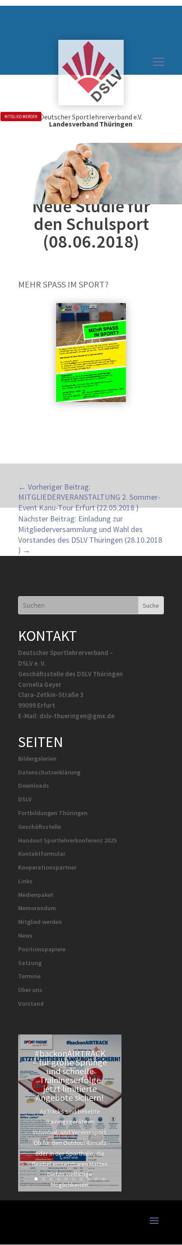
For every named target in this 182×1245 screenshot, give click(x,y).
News (25, 935)
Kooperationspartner (47, 867)
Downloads (33, 785)
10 (103, 1178)
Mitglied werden (40, 922)
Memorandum (37, 908)
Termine (29, 976)
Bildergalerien (37, 758)
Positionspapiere (41, 949)
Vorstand (31, 1003)
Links (25, 881)
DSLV (25, 799)
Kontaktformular (41, 854)
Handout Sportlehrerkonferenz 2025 (67, 840)
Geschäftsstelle (39, 827)
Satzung (30, 963)
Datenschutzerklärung (49, 772)
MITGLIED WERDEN (21, 116)
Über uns (30, 990)
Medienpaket (35, 895)
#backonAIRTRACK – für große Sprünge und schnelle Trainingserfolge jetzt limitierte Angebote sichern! (70, 1075)
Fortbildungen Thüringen (52, 813)
